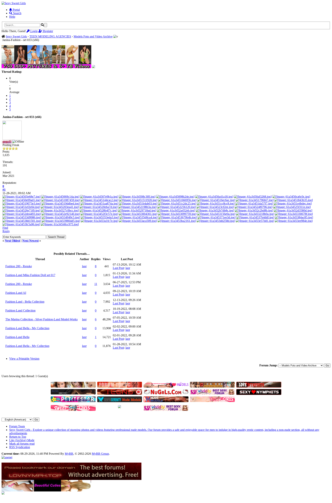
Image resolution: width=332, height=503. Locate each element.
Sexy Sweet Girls (16, 36)
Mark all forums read (22, 443)
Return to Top (17, 436)
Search (16, 13)
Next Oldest (12, 240)
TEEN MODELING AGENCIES (50, 36)
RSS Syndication (19, 447)
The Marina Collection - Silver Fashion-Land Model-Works (41, 319)
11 (95, 284)
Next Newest (30, 240)
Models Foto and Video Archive (93, 36)
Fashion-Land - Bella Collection (24, 301)
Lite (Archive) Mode (21, 440)
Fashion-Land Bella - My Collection (27, 328)
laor (84, 266)
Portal (16, 9)
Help (12, 16)
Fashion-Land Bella (17, 337)
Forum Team (17, 426)
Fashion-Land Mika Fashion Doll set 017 (30, 275)
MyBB (69, 453)
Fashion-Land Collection (20, 310)
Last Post (118, 268)
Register (47, 31)
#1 (4, 189)
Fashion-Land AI (15, 292)
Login (34, 31)
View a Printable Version (24, 358)
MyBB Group (100, 453)
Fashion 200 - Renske (18, 266)
